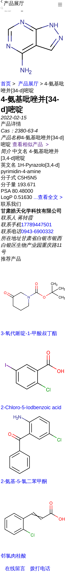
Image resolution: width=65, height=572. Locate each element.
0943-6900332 (37, 231)
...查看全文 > (48, 197)
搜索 (22, 11)
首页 (6, 84)
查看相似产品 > (30, 144)
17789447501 (36, 224)
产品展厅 (28, 84)
